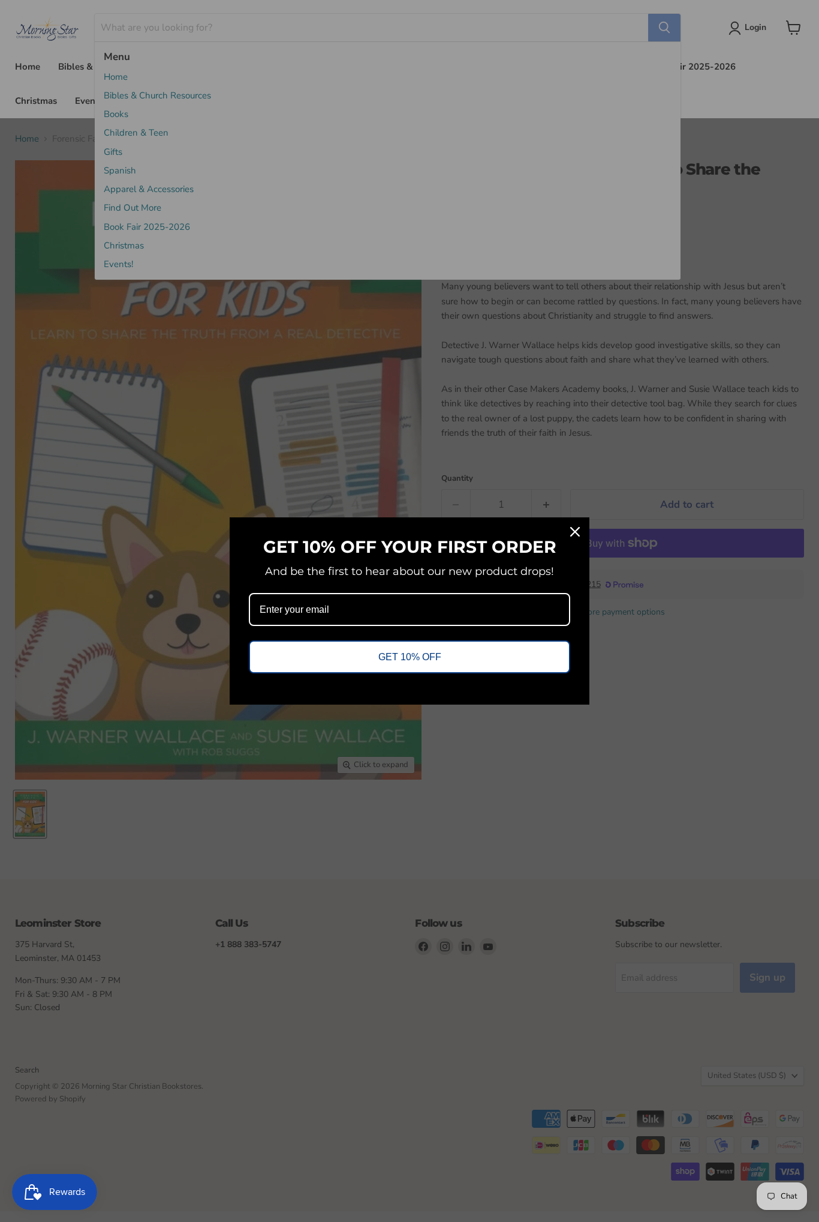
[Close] (575, 531)
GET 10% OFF (409, 657)
